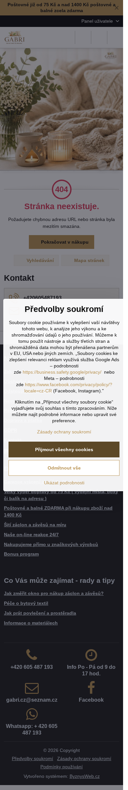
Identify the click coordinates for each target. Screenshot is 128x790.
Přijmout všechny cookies (64, 449)
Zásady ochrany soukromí (64, 431)
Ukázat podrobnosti (64, 482)
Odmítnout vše (64, 468)
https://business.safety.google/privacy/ (62, 372)
